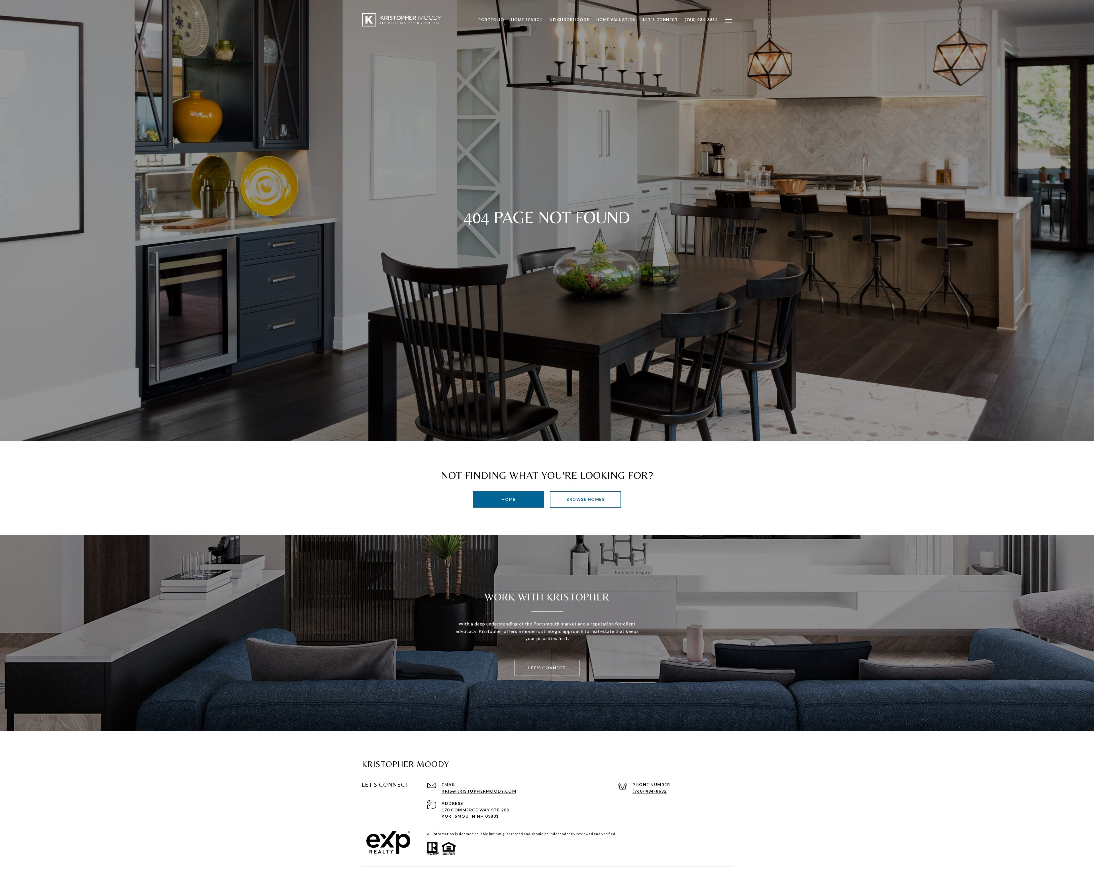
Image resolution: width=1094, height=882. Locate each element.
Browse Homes (585, 499)
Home (508, 499)
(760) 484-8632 (649, 791)
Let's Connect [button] (547, 667)
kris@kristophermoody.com (479, 791)
